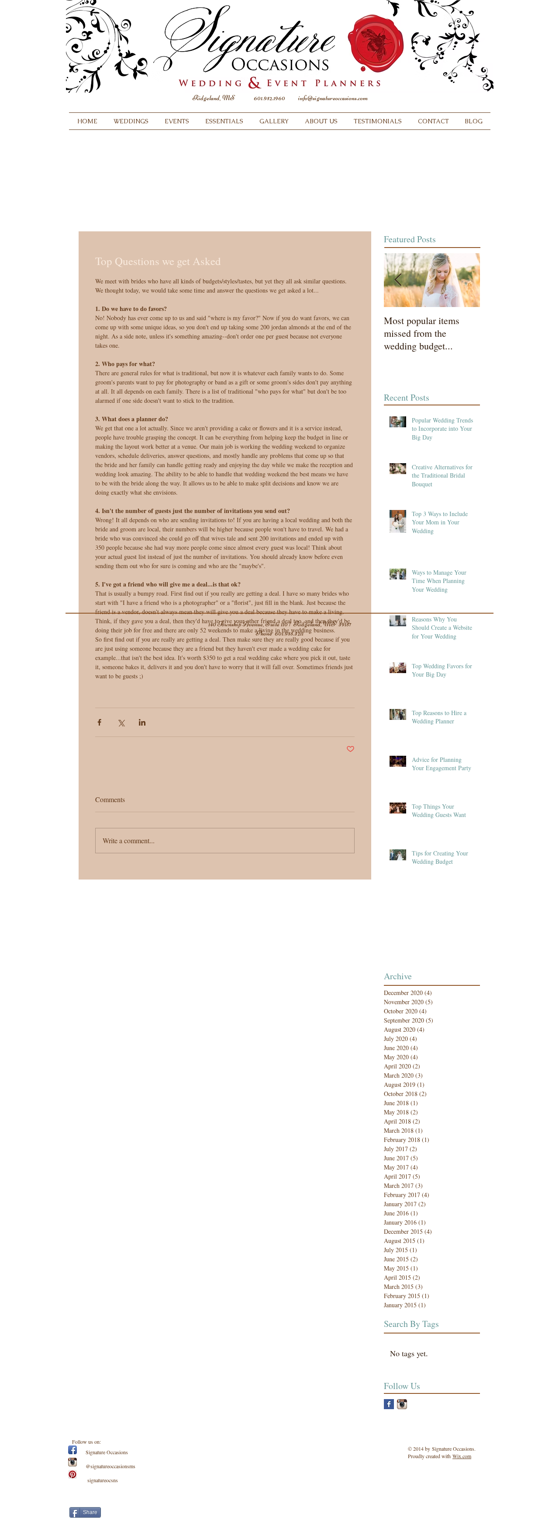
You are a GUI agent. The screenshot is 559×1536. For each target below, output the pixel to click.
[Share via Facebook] (99, 722)
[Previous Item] (398, 280)
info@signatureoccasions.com (333, 98)
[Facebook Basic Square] (389, 1404)
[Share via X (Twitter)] (121, 722)
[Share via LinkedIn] (142, 722)
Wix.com (461, 1455)
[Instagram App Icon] (402, 1404)
